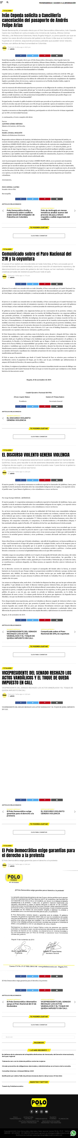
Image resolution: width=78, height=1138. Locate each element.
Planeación (63, 1119)
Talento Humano (53, 1118)
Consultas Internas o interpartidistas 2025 (18, 1071)
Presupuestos (41, 1119)
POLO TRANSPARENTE (15, 1118)
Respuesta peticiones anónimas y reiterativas (51, 1122)
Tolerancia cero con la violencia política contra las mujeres (23, 1061)
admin (12, 49)
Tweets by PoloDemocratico (12, 1086)
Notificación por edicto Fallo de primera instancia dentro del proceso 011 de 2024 (32, 1076)
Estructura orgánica (28, 1118)
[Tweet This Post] (33, 55)
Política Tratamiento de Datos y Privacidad (29, 1122)
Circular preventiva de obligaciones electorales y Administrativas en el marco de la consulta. (36, 1066)
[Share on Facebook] (20, 55)
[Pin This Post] (44, 55)
